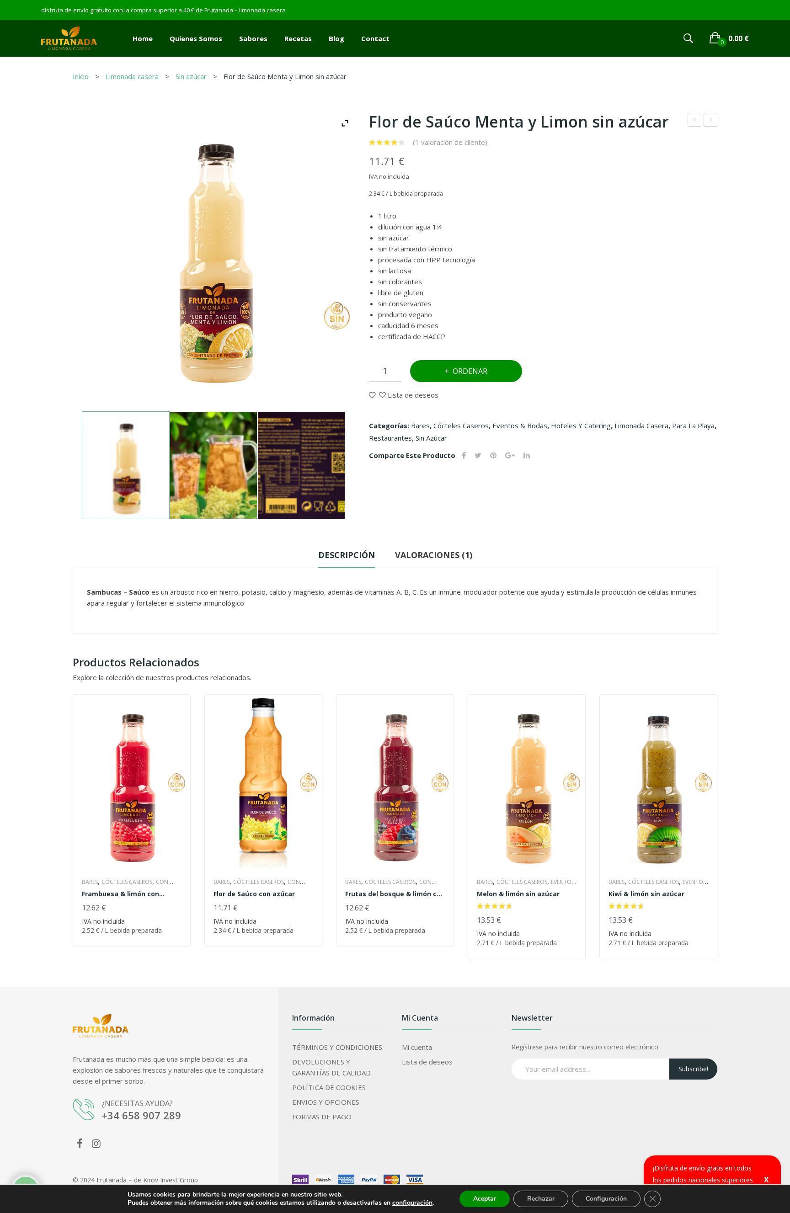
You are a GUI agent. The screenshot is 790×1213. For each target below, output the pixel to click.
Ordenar (470, 371)
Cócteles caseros (461, 425)
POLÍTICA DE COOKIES (329, 1087)
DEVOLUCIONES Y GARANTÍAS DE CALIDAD (331, 1067)
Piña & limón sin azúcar (694, 121)
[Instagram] (96, 1143)
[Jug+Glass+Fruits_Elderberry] (213, 465)
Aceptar (484, 1198)
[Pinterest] (493, 455)
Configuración (606, 1198)
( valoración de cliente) (450, 142)
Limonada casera (132, 76)
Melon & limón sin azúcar (518, 893)
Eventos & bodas (519, 425)
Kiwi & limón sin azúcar (646, 893)
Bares (420, 425)
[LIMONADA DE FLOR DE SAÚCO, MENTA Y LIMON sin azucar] (126, 465)
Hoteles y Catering (581, 425)
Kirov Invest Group (170, 1180)
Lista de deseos (427, 1061)
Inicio (81, 76)
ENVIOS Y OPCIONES (325, 1102)
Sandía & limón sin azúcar (710, 121)
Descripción (346, 554)
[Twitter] (478, 455)
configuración (412, 1203)
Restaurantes (390, 437)
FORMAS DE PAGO (322, 1116)
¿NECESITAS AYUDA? (137, 1103)
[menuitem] (143, 38)
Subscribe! (693, 1068)
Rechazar (541, 1198)
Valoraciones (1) (433, 554)
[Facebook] (464, 455)
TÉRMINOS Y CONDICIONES (337, 1047)
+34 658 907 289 (141, 1115)
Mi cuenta (417, 1047)
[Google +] (510, 455)
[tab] (346, 557)
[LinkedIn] (526, 455)
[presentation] (73, 826)
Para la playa (693, 425)
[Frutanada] (69, 37)
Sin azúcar (191, 76)
